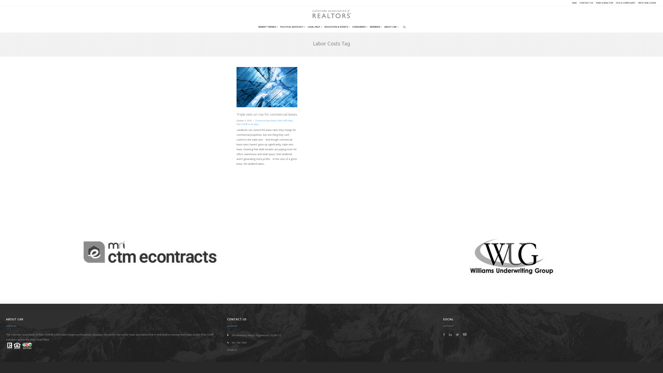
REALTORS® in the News (248, 124)
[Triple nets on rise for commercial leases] (267, 87)
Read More (43, 339)
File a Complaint (625, 2)
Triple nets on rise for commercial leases (267, 114)
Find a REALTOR (604, 2)
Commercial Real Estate (265, 120)
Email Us (232, 349)
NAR (574, 2)
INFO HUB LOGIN (647, 2)
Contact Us (586, 2)
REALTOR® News (285, 120)
